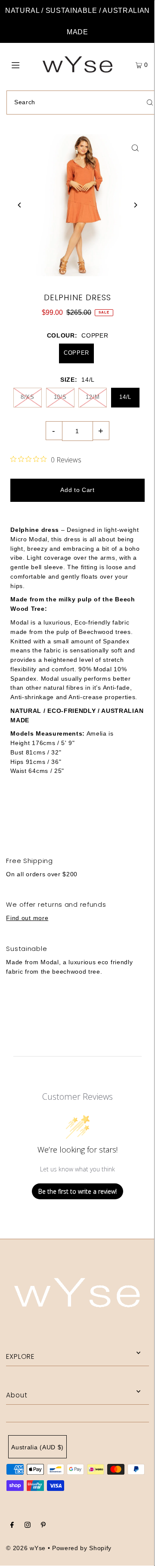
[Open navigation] (24, 64)
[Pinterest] (43, 1526)
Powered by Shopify (82, 1548)
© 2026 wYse (25, 1548)
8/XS (27, 397)
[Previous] (19, 205)
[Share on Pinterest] (129, 816)
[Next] (135, 205)
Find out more (27, 918)
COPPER (76, 353)
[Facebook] (12, 1526)
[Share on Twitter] (77, 816)
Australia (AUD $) (37, 1447)
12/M (92, 397)
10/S (60, 397)
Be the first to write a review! (77, 1191)
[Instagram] (28, 1526)
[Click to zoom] (135, 148)
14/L (125, 397)
